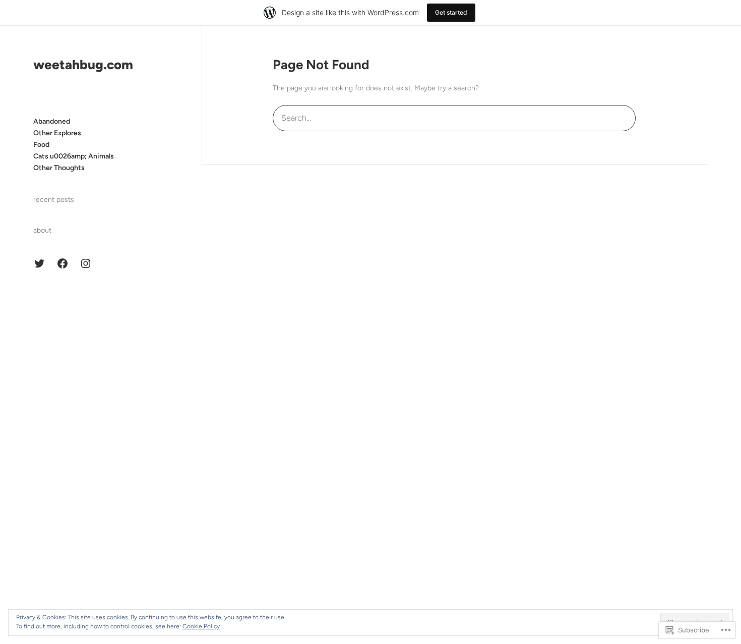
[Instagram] (86, 263)
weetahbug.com (83, 65)
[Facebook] (62, 263)
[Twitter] (39, 263)
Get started (451, 12)
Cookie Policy (201, 626)
